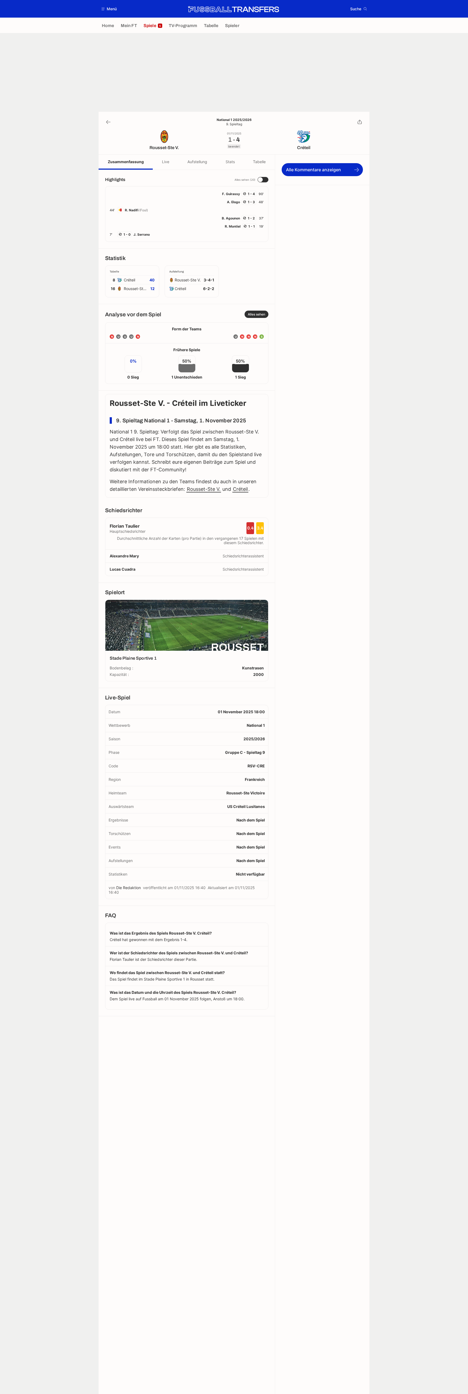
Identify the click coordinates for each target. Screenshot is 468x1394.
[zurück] (108, 122)
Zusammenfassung (126, 161)
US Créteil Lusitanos (246, 806)
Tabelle (259, 161)
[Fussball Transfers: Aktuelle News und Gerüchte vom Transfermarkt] (233, 9)
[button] (109, 8)
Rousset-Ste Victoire (245, 793)
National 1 (256, 725)
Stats (230, 161)
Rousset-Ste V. (203, 489)
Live (165, 161)
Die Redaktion (128, 887)
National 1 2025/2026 (234, 119)
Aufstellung (197, 161)
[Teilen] (359, 122)
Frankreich (255, 779)
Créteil (240, 489)
